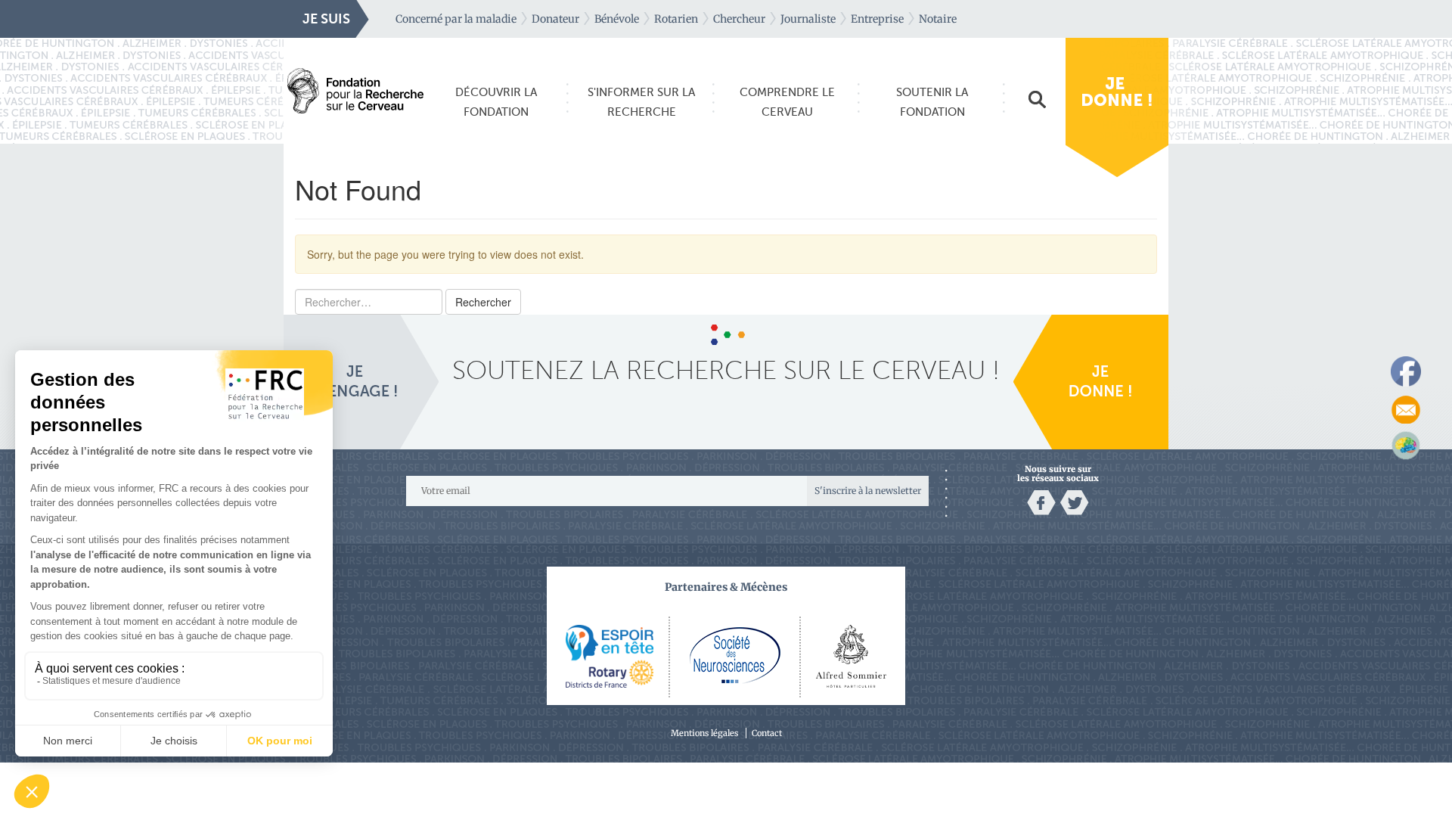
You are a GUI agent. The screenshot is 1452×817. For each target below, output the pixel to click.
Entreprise (877, 19)
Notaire (938, 19)
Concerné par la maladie (456, 19)
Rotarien (676, 19)
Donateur (555, 19)
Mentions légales (704, 733)
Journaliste (808, 19)
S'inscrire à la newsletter (867, 490)
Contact (767, 733)
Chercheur (739, 19)
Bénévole (616, 19)
